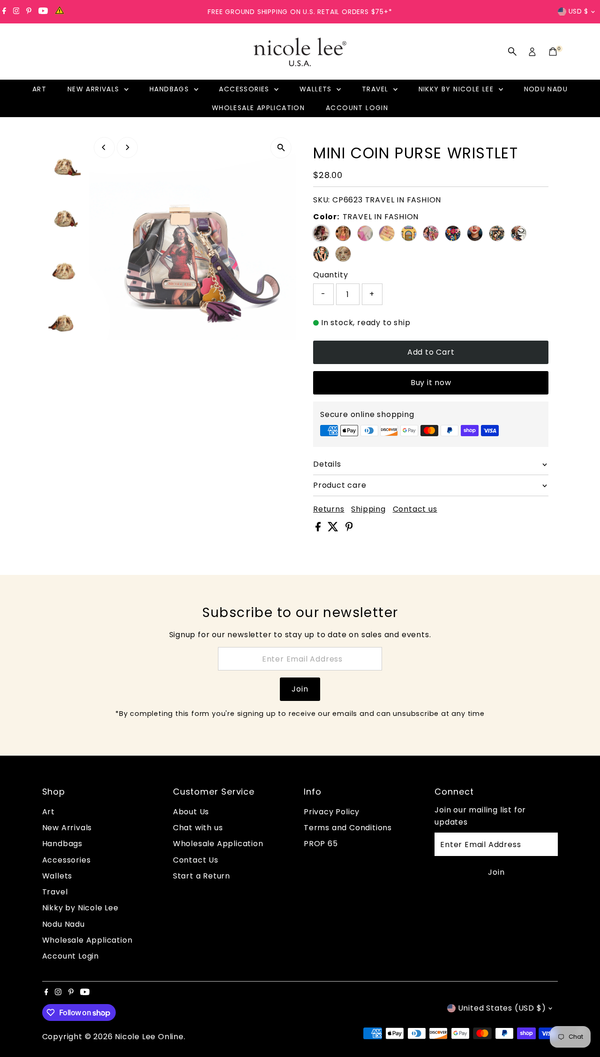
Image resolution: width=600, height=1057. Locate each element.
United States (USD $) (502, 1008)
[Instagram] (16, 11)
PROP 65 (321, 843)
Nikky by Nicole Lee (457, 89)
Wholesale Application (258, 107)
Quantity (330, 274)
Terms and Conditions (348, 827)
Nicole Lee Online (149, 1036)
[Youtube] (43, 11)
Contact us (415, 509)
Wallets (317, 89)
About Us (191, 811)
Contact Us (195, 860)
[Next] (127, 147)
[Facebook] (4, 11)
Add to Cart (431, 352)
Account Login (357, 107)
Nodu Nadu (546, 89)
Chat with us (198, 827)
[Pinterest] (29, 11)
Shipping (368, 509)
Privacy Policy (332, 811)
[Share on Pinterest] (349, 528)
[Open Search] (512, 51)
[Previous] (104, 147)
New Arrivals (95, 89)
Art (39, 89)
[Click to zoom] (281, 147)
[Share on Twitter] (334, 528)
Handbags (171, 89)
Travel (376, 89)
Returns (329, 509)
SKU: (321, 199)
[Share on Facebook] (319, 528)
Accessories (245, 89)
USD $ (579, 11)
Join (300, 689)
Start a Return (201, 876)
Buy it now (431, 382)
